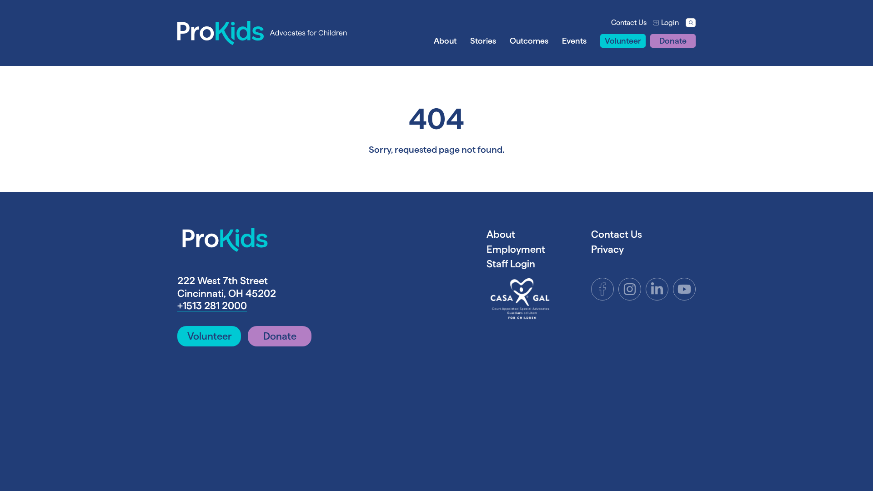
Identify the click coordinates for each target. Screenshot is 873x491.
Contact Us (629, 22)
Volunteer (623, 40)
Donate (673, 40)
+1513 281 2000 (212, 305)
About (445, 40)
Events (574, 40)
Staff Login (511, 263)
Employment (516, 249)
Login (670, 22)
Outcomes (529, 40)
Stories (483, 40)
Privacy (607, 249)
